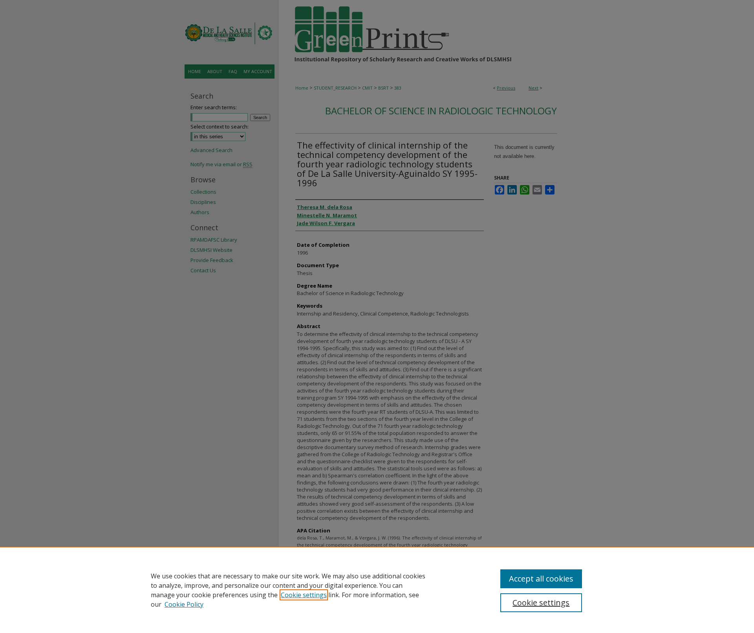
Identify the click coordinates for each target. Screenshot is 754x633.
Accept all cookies (541, 578)
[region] (377, 590)
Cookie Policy (184, 604)
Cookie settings (304, 595)
